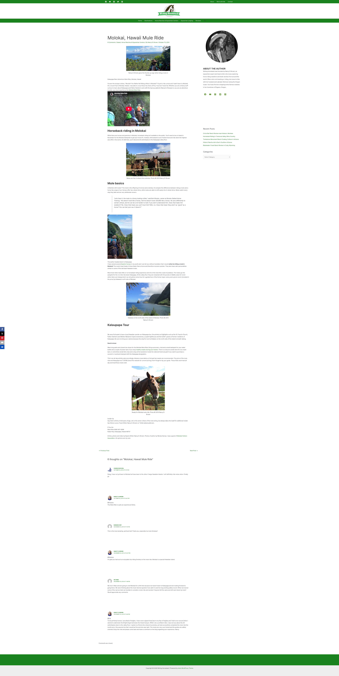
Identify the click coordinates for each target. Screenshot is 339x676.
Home (140, 20)
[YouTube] (110, 1)
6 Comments (111, 42)
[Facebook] (106, 1)
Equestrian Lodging (187, 20)
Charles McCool (119, 468)
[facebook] (205, 94)
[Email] (2, 342)
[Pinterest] (122, 1)
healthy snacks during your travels (147, 349)
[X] (2, 333)
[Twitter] (118, 1)
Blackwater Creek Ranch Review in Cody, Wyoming (219, 145)
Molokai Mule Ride (134, 90)
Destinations (148, 20)
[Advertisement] (216, 112)
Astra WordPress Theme (185, 668)
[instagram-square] (215, 94)
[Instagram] (114, 1)
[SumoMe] (2, 347)
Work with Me (221, 1)
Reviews (198, 20)
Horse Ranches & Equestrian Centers (166, 20)
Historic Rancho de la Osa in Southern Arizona (217, 142)
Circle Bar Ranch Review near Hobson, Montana (218, 133)
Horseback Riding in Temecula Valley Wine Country (219, 136)
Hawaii (119, 42)
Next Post (194, 450)
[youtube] (210, 94)
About (212, 1)
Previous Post (104, 450)
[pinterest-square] (225, 94)
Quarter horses (126, 264)
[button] (205, 21)
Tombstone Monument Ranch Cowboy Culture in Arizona (221, 139)
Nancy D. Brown (118, 496)
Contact (230, 1)
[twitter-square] (220, 94)
